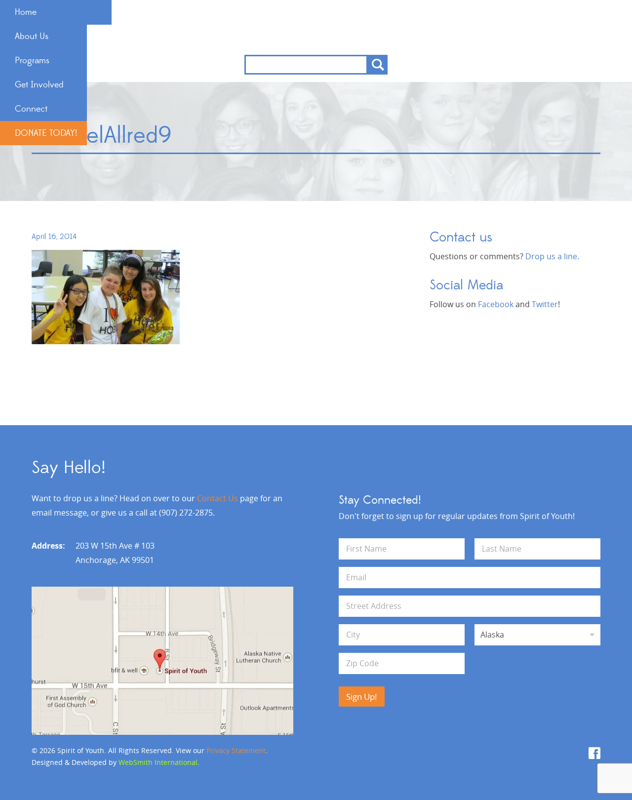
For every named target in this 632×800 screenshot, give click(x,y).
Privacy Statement (236, 750)
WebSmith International (158, 762)
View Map (162, 661)
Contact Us (217, 498)
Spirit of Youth (316, 27)
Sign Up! (361, 696)
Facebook (496, 304)
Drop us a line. (552, 256)
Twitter (545, 304)
